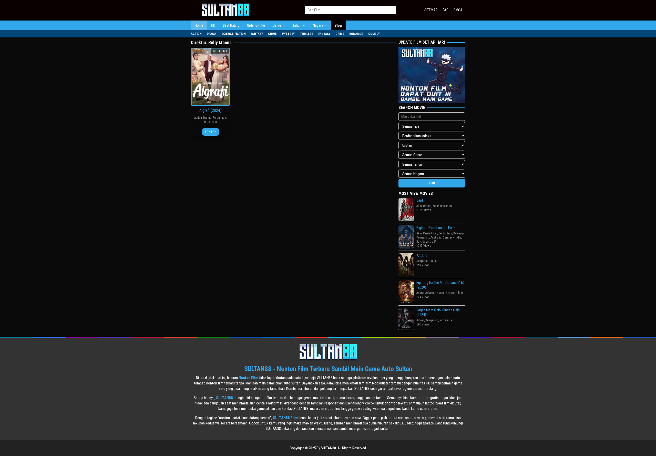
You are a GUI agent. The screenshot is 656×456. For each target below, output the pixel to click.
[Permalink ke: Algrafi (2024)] (210, 76)
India (449, 206)
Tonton (211, 132)
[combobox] (350, 10)
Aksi (419, 206)
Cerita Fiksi (430, 233)
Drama (207, 118)
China (460, 293)
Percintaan (219, 118)
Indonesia (210, 122)
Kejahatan (439, 206)
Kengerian (422, 237)
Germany (448, 237)
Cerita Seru (445, 233)
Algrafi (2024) (210, 110)
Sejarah (450, 293)
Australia (436, 237)
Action (198, 118)
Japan (426, 241)
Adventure (431, 293)
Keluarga (459, 233)
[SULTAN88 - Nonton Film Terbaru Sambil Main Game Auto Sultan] (225, 10)
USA (434, 241)
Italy (418, 241)
